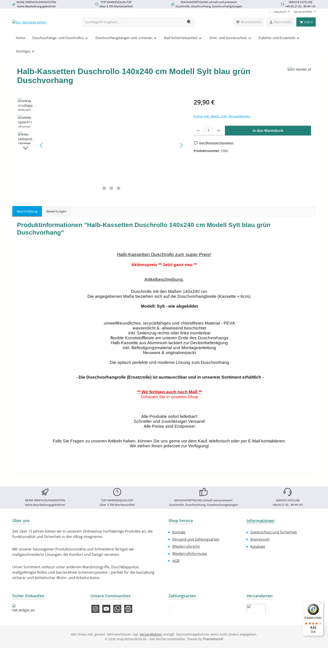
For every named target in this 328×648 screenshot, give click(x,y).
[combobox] (133, 22)
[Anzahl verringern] (198, 130)
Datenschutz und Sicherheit (273, 532)
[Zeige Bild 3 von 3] (118, 188)
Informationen (260, 520)
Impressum (260, 539)
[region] (100, 145)
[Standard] (256, 609)
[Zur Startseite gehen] (29, 22)
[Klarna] (171, 609)
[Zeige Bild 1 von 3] (104, 188)
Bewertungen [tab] (56, 211)
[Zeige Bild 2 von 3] (111, 188)
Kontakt (178, 532)
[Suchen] (189, 22)
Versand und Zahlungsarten (195, 539)
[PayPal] (168, 609)
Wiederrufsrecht (186, 546)
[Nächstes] (181, 145)
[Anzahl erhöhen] (218, 130)
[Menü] (321, 604)
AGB (175, 560)
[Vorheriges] (41, 145)
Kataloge (257, 546)
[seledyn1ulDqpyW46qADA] (111, 145)
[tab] (27, 211)
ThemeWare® (213, 639)
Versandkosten (151, 634)
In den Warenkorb (268, 130)
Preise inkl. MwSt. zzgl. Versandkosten (222, 116)
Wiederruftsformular (189, 553)
